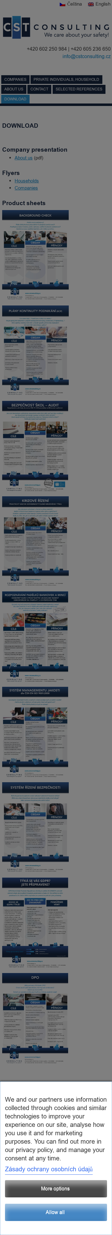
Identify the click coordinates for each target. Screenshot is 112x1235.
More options (55, 1188)
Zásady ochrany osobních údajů (49, 1169)
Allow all (55, 1212)
